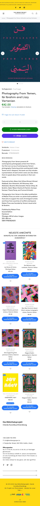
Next (37, 53)
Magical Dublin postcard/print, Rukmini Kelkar (29, 355)
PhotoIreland (19, 488)
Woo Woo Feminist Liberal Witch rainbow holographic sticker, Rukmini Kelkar (29, 310)
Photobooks (15, 150)
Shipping (13, 107)
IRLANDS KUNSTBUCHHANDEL (7, 2)
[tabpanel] (20, 52)
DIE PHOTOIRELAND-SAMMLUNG (22, 2)
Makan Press (14, 147)
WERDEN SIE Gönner (22, 4)
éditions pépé (11, 261)
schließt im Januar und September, (25, 453)
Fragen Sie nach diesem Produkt (14, 115)
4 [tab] (21, 83)
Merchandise (29, 306)
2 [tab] (18, 83)
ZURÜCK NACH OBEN (20, 501)
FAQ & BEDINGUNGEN (11, 4)
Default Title (10, 403)
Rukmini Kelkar (29, 261)
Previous (2, 53)
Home (3, 18)
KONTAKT (29, 4)
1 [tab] (17, 83)
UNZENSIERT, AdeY (10, 397)
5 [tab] (22, 83)
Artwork (29, 263)
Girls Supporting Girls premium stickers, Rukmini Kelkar (10, 354)
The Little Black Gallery (10, 394)
